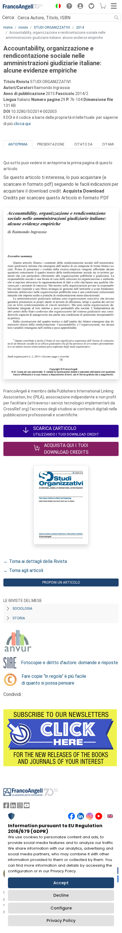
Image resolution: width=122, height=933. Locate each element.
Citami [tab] (108, 144)
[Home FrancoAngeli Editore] (23, 7)
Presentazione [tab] (50, 144)
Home (7, 27)
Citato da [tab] (83, 144)
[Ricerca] (116, 18)
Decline (61, 895)
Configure (61, 908)
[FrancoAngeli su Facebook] (6, 806)
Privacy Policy (61, 920)
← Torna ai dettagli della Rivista (35, 561)
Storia (18, 618)
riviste (23, 27)
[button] (57, 7)
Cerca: (8, 17)
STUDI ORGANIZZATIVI (52, 27)
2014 (80, 27)
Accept (61, 883)
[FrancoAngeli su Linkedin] (13, 806)
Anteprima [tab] (18, 144)
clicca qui (22, 123)
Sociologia (22, 609)
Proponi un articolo (61, 582)
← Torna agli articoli (23, 570)
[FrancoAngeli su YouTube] (27, 806)
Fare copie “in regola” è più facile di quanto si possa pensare (54, 680)
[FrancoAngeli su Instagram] (20, 806)
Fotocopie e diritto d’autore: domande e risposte (69, 662)
